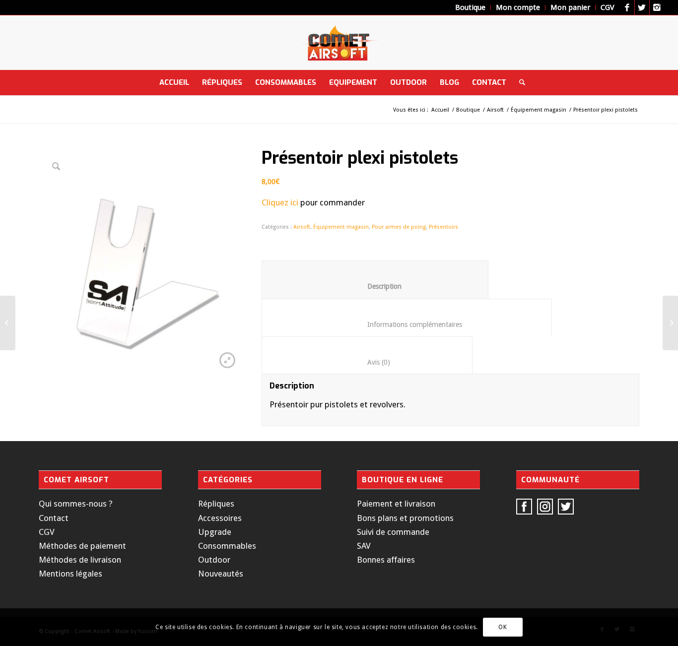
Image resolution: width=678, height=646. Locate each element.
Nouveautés (220, 574)
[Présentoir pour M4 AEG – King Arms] (670, 323)
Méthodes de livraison (80, 560)
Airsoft (495, 110)
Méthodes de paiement (82, 546)
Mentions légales (70, 574)
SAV (364, 546)
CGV (47, 532)
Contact (53, 518)
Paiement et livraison (396, 504)
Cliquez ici (280, 202)
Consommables (227, 546)
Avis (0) (367, 362)
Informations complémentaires (407, 324)
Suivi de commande (393, 532)
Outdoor (214, 560)
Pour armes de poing (399, 227)
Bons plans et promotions (405, 518)
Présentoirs (443, 227)
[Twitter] (642, 7)
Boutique (468, 110)
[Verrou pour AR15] (7, 323)
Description (375, 286)
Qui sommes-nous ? (76, 504)
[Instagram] (657, 7)
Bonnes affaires (386, 560)
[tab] (375, 279)
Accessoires (220, 518)
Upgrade (214, 532)
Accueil (440, 110)
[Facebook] (627, 7)
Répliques (216, 504)
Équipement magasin (538, 110)
